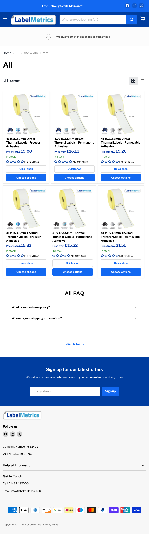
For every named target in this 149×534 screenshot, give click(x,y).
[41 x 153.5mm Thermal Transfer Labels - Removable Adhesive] (121, 208)
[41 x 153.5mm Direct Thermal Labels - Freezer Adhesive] (26, 114)
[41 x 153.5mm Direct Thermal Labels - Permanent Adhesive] (74, 114)
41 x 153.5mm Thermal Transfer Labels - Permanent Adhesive (72, 236)
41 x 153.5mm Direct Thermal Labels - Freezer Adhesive (23, 142)
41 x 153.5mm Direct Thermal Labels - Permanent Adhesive (74, 142)
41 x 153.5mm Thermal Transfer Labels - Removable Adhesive (120, 236)
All (17, 53)
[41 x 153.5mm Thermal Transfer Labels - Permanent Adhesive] (72, 208)
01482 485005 (19, 483)
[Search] (131, 19)
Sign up (110, 391)
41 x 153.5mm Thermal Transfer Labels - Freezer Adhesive (23, 236)
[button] (15, 161)
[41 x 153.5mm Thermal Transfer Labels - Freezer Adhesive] (26, 208)
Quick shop (26, 168)
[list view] (142, 81)
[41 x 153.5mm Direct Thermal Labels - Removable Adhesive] (121, 114)
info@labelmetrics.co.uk (26, 490)
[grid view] (133, 81)
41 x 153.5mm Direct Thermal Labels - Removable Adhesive (120, 142)
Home (7, 53)
